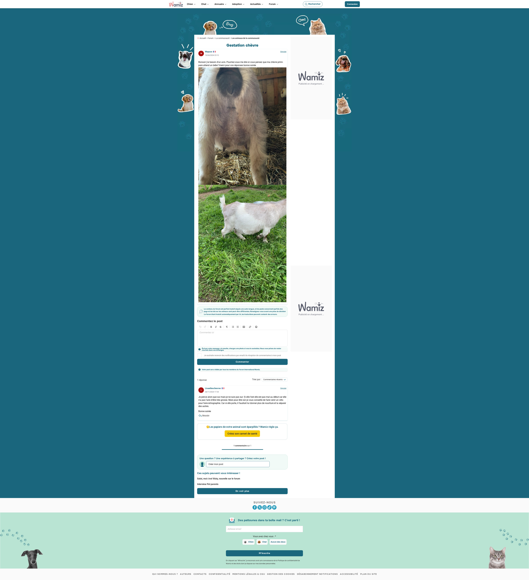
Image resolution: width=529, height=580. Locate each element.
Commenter (242, 361)
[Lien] (250, 327)
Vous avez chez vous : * (264, 536)
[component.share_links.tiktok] (269, 507)
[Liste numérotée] (237, 327)
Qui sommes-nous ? (165, 574)
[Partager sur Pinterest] (274, 507)
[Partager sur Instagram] (264, 507)
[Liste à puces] (233, 327)
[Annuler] (200, 327)
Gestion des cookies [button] (281, 574)
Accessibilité (349, 574)
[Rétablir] (205, 327)
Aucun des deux (278, 542)
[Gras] (211, 327)
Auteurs (185, 574)
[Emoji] (256, 327)
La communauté (222, 38)
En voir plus (242, 491)
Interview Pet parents (207, 484)
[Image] (244, 327)
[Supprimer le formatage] (227, 327)
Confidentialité (219, 574)
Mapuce (208, 51)
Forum (210, 38)
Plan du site (368, 574)
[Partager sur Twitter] (259, 507)
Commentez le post (209, 321)
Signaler (283, 52)
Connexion (352, 4)
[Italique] (216, 327)
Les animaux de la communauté (245, 38)
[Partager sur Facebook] (255, 507)
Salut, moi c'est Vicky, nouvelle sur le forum (218, 478)
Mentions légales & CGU (248, 574)
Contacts (200, 574)
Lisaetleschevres (213, 388)
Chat (264, 542)
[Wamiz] (176, 4)
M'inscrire (264, 553)
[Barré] (220, 327)
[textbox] (242, 338)
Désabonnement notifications (317, 574)
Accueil (203, 38)
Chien (250, 542)
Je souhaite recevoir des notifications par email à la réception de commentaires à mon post (242, 355)
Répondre (205, 415)
